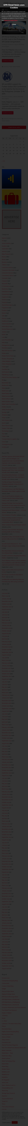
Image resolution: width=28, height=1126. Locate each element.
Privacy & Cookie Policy (10, 20)
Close (14, 24)
